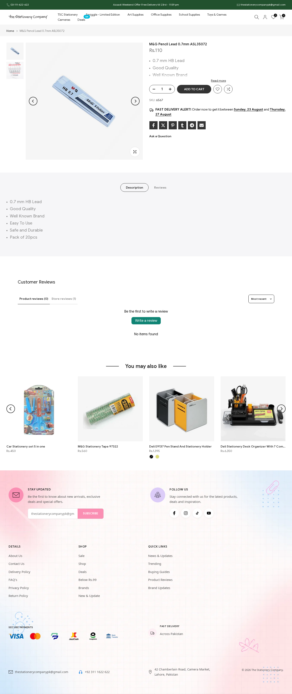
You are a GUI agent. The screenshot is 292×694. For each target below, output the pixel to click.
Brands (83, 588)
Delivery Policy (19, 572)
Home (10, 31)
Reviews (160, 187)
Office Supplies (161, 14)
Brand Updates (159, 588)
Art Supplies (135, 14)
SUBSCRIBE (90, 513)
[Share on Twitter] (163, 125)
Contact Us (16, 563)
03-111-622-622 (19, 4)
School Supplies (189, 14)
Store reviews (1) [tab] (64, 299)
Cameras (64, 20)
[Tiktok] (197, 513)
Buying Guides (159, 572)
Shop (82, 563)
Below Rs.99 (87, 579)
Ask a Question (160, 136)
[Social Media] (174, 513)
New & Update (89, 596)
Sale (81, 556)
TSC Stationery (68, 14)
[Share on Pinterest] (172, 125)
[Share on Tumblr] (182, 125)
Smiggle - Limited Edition (103, 14)
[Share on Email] (201, 125)
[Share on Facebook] (153, 125)
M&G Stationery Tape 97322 (98, 446)
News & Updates (160, 556)
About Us (15, 556)
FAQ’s (13, 579)
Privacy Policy (19, 588)
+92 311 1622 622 (97, 672)
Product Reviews (160, 579)
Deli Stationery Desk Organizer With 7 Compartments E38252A (253, 446)
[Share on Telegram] (192, 125)
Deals (83, 19)
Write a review (146, 321)
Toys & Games (216, 14)
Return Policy (18, 596)
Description (134, 187)
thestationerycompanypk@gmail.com (263, 4)
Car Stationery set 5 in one (25, 446)
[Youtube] (209, 513)
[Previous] (33, 101)
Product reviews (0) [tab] (33, 299)
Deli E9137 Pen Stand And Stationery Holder (180, 446)
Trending (154, 563)
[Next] (135, 101)
